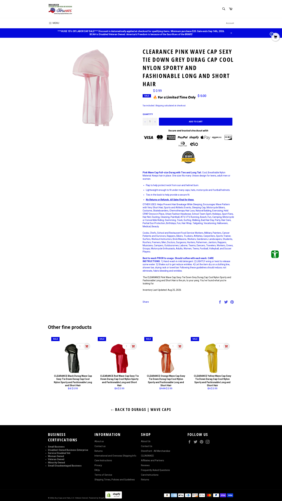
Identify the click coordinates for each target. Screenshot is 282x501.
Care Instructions (103, 460)
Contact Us (146, 446)
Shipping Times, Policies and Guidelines (114, 479)
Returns (98, 451)
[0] (275, 37)
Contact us (100, 446)
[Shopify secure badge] (113, 497)
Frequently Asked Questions (155, 470)
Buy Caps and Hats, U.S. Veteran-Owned (71, 498)
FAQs (97, 470)
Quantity (148, 114)
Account (230, 23)
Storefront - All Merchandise (155, 451)
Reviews (145, 465)
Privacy (98, 465)
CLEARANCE (147, 455)
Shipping (159, 105)
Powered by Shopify (97, 498)
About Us (145, 441)
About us (99, 441)
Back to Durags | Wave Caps (142, 409)
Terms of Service (103, 475)
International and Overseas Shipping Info (115, 455)
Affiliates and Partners (152, 460)
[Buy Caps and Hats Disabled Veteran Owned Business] (60, 9)
